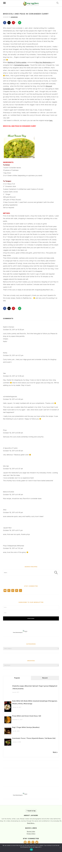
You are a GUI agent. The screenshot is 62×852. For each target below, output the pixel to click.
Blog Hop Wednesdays (44, 62)
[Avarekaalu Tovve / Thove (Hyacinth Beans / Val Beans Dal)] (7, 745)
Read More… (31, 823)
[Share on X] (9, 22)
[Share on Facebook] (4, 22)
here (51, 120)
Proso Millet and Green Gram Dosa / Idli (26, 716)
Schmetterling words (21, 65)
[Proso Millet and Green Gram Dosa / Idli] (7, 723)
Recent (45, 678)
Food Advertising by (18, 632)
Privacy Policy (31, 833)
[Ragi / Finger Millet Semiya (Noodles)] (7, 734)
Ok (31, 849)
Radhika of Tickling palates (17, 62)
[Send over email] (19, 22)
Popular (17, 678)
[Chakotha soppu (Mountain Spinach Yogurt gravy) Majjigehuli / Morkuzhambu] (7, 696)
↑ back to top (31, 811)
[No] (60, 847)
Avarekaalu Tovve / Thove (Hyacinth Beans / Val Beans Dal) (34, 738)
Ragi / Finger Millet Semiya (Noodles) (26, 727)
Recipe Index (31, 831)
